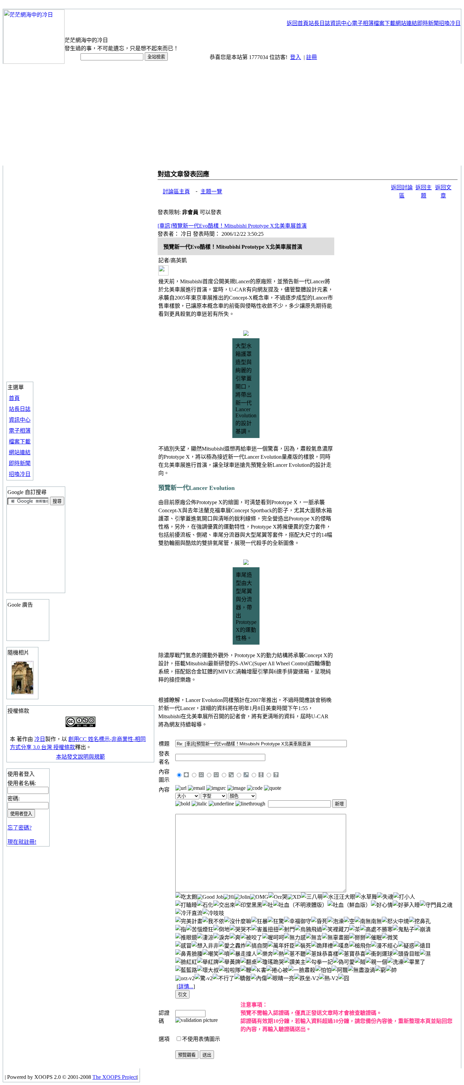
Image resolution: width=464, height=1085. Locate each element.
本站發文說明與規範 (80, 757)
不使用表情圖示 (201, 1039)
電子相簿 (20, 431)
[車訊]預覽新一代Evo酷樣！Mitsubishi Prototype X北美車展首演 (232, 226)
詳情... (185, 986)
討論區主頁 (176, 191)
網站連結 (20, 452)
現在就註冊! (21, 842)
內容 (164, 790)
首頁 (14, 398)
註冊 (311, 57)
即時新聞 (20, 463)
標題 (164, 744)
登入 (295, 57)
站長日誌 (20, 409)
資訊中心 (20, 420)
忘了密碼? (19, 828)
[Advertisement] (232, 114)
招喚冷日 (20, 474)
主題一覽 (211, 191)
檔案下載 (20, 441)
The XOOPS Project (114, 1077)
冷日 (39, 739)
